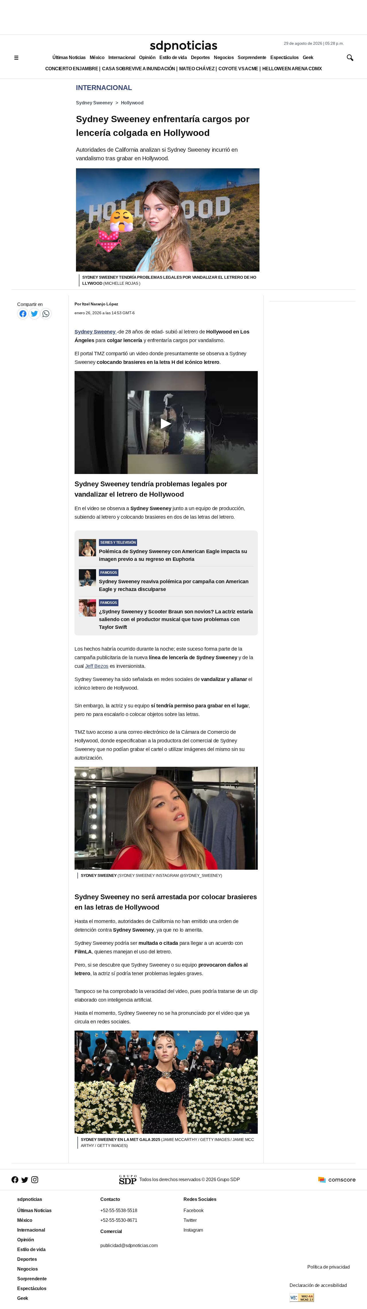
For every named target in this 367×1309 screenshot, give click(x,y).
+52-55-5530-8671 (118, 1220)
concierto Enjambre (71, 68)
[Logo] (183, 46)
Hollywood (132, 102)
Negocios (224, 57)
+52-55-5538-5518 (118, 1210)
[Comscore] (337, 1179)
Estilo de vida (173, 57)
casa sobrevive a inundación (138, 68)
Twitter (190, 1220)
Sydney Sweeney (94, 102)
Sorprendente (252, 57)
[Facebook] (23, 313)
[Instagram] (34, 1179)
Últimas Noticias (69, 57)
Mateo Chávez (196, 68)
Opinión (147, 57)
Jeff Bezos (97, 666)
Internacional (121, 57)
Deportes (200, 57)
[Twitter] (34, 313)
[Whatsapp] (46, 313)
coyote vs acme (238, 68)
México (97, 57)
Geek (308, 57)
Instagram (193, 1230)
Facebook (193, 1210)
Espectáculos (284, 57)
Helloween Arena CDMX (292, 68)
